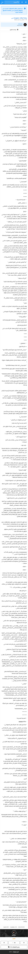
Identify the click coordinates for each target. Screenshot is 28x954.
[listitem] (14, 24)
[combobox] (12, 2)
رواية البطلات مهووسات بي (19, 18)
